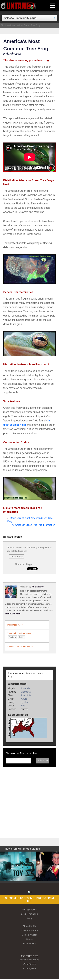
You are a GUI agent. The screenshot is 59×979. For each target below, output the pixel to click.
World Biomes (29, 964)
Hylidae (25, 702)
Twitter (21, 637)
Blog (29, 918)
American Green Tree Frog (26, 25)
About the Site (29, 926)
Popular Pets (16, 556)
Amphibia (26, 695)
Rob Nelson (38, 586)
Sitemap (29, 939)
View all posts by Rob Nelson (21, 646)
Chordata (26, 692)
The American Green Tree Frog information (32, 525)
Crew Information (29, 930)
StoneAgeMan (29, 968)
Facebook (12, 637)
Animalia (25, 688)
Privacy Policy (29, 943)
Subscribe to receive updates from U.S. (29, 900)
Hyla (23, 705)
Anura (24, 698)
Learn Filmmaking (29, 914)
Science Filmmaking (29, 959)
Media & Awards (29, 935)
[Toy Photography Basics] (18, 866)
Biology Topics (29, 909)
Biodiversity (7, 25)
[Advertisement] (29, 803)
